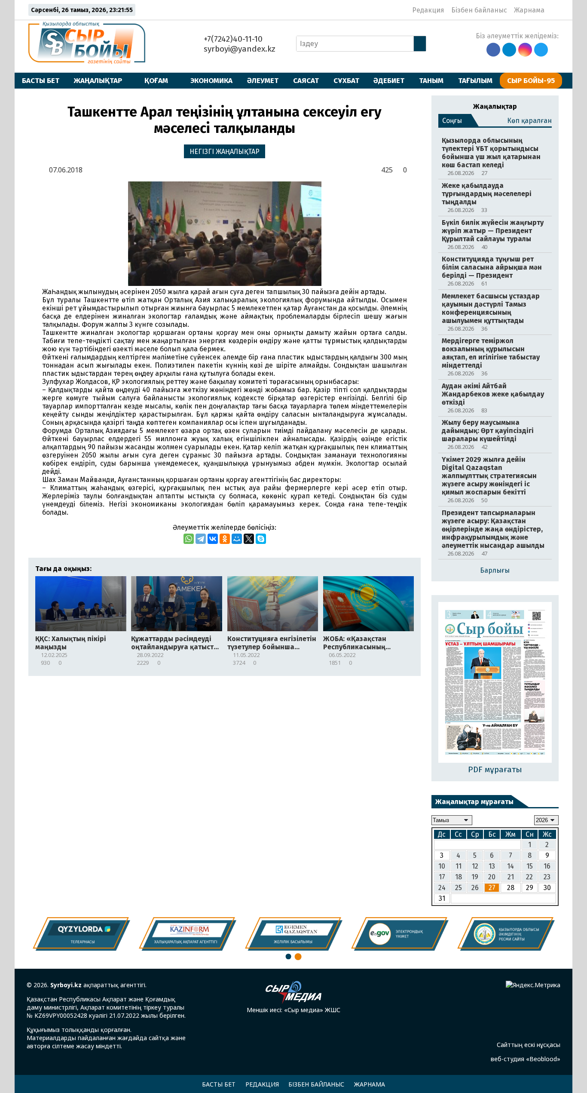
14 (510, 866)
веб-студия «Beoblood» (525, 1059)
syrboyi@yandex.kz (238, 49)
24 (442, 888)
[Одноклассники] (225, 539)
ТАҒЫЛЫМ (475, 80)
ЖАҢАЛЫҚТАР (98, 80)
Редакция (428, 10)
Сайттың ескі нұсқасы (528, 1045)
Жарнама (529, 10)
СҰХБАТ (346, 80)
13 (492, 866)
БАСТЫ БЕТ (40, 80)
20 (491, 877)
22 (529, 877)
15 (529, 866)
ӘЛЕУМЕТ (262, 80)
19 (474, 877)
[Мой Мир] (237, 539)
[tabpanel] (506, 934)
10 (441, 866)
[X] (249, 539)
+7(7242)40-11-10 (232, 39)
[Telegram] (201, 539)
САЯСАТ (306, 80)
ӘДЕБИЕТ (388, 80)
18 (458, 877)
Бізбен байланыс (479, 10)
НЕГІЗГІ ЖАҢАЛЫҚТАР (225, 151)
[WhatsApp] (188, 539)
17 (442, 877)
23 (547, 877)
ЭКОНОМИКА (211, 80)
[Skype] (261, 539)
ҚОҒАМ (156, 80)
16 (547, 866)
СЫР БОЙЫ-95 (531, 80)
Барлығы (495, 570)
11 (459, 866)
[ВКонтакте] (213, 539)
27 (492, 888)
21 (511, 877)
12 (475, 866)
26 (475, 888)
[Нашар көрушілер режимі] (554, 9)
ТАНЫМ (431, 80)
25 (458, 888)
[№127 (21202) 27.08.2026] (495, 683)
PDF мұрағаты (495, 769)
